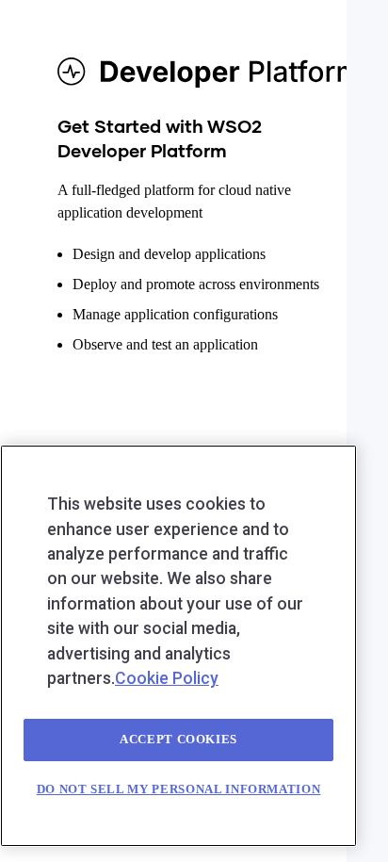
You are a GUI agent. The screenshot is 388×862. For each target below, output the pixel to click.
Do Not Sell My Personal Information (179, 789)
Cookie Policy (166, 678)
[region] (178, 646)
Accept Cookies (178, 739)
